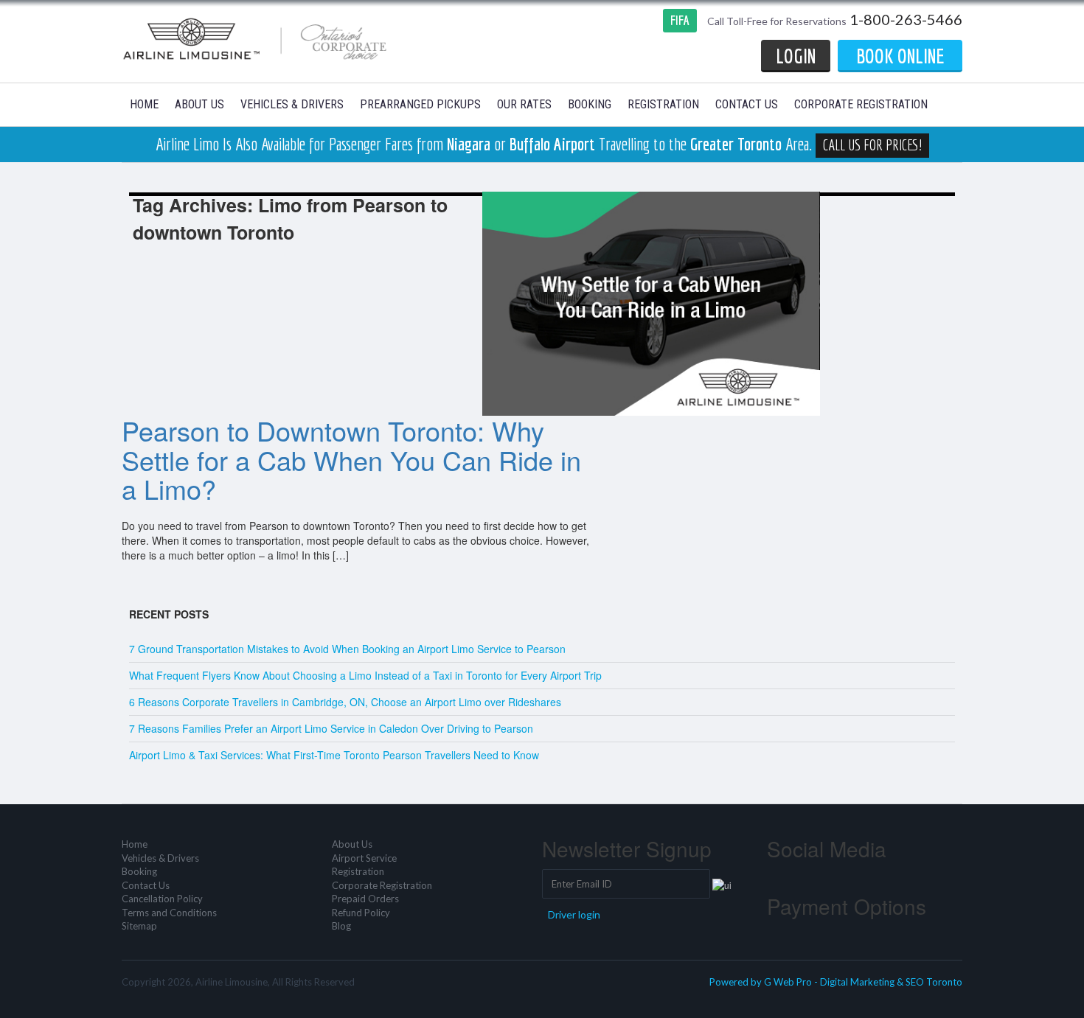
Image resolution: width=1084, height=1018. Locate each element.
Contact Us (746, 104)
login (796, 55)
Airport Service (364, 858)
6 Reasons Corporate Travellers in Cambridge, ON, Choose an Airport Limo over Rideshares (345, 701)
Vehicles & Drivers (292, 104)
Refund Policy (361, 912)
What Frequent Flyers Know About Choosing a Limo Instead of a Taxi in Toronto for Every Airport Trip (365, 675)
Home (144, 104)
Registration (358, 871)
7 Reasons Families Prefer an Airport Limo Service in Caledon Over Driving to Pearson (331, 728)
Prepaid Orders (365, 898)
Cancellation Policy (162, 898)
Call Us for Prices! (872, 144)
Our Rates (524, 104)
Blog (341, 926)
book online (900, 55)
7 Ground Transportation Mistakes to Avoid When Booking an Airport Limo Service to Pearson (347, 648)
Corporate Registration (861, 104)
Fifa (679, 20)
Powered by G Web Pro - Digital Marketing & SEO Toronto (835, 982)
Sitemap (139, 926)
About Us (199, 104)
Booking (589, 104)
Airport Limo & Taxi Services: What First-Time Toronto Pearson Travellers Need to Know (334, 754)
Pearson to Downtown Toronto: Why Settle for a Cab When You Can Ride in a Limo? (351, 459)
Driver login (574, 914)
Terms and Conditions (169, 912)
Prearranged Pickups (420, 104)
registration (663, 104)
